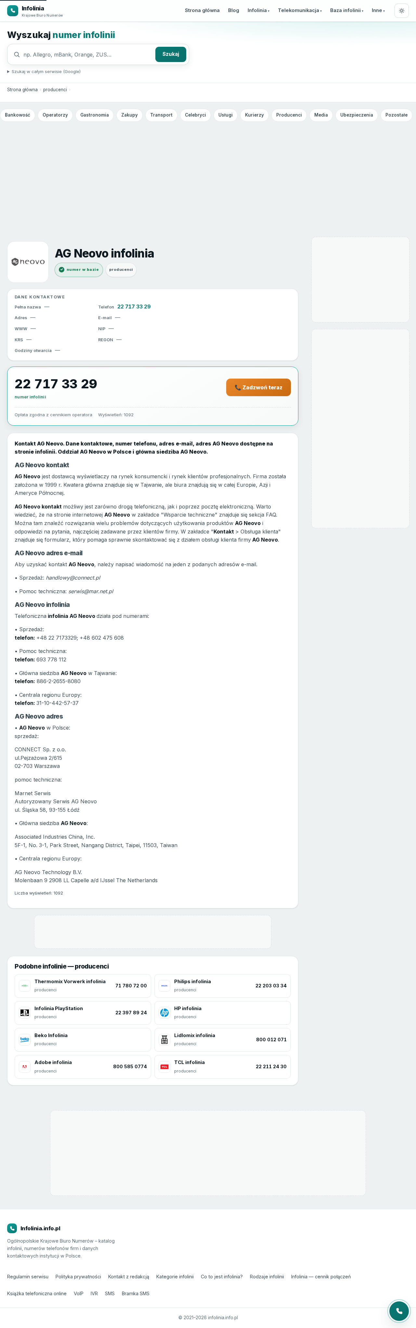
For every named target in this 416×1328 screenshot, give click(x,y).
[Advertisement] (208, 173)
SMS (110, 1293)
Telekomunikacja (298, 10)
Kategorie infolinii (175, 1276)
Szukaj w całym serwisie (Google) (46, 71)
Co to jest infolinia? (222, 1276)
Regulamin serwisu (27, 1276)
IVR (94, 1293)
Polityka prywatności (78, 1276)
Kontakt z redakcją (128, 1276)
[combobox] (87, 54)
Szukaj (170, 54)
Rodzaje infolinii (267, 1276)
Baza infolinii (345, 10)
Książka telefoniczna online (37, 1293)
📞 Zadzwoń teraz (258, 387)
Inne (377, 10)
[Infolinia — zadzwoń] (399, 1311)
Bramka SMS (136, 1293)
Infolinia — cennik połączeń (321, 1276)
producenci (55, 89)
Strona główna (202, 10)
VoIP (79, 1293)
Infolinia (257, 10)
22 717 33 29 (134, 306)
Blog (233, 10)
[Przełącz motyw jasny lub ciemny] (402, 11)
